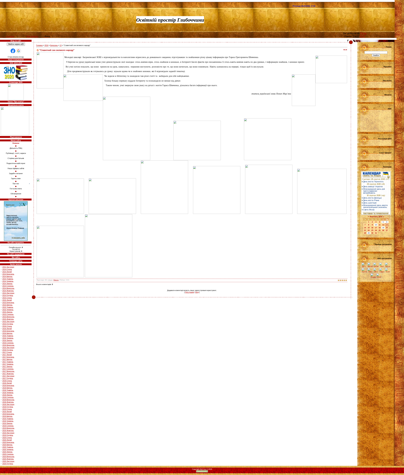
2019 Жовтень (8, 430)
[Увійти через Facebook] (13, 50)
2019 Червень (7, 421)
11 (379, 225)
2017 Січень (7, 352)
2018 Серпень (8, 397)
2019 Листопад (8, 433)
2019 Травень (7, 419)
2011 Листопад (8, 267)
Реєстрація (189, 292)
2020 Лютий (7, 440)
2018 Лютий (7, 383)
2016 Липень (7, 340)
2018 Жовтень (8, 402)
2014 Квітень (7, 276)
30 (372, 233)
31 (376, 233)
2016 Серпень (8, 343)
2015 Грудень (7, 324)
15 (369, 228)
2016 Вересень (8, 345)
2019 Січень (7, 409)
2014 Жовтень (8, 291)
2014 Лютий (7, 272)
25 (379, 230)
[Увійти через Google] (18, 50)
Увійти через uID (16, 44)
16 (372, 228)
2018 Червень (7, 392)
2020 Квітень (7, 445)
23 (372, 230)
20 (387, 228)
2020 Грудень (7, 464)
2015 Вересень (8, 317)
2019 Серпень (8, 426)
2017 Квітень (7, 359)
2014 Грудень (7, 295)
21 (365, 230)
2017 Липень (7, 366)
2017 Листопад (8, 376)
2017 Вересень (8, 371)
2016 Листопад (8, 347)
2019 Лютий (7, 411)
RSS (362, 36)
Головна (39, 45)
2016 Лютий (7, 329)
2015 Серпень (8, 314)
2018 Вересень (8, 400)
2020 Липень (7, 452)
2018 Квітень (7, 388)
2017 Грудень (7, 378)
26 (383, 230)
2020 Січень (7, 438)
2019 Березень (8, 414)
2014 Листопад (8, 293)
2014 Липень (7, 283)
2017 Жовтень (8, 374)
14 (365, 228)
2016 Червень (7, 338)
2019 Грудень (7, 435)
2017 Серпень (8, 369)
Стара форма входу (16, 57)
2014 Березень (8, 274)
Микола (56, 280)
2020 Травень (7, 447)
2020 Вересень (8, 456)
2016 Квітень (7, 333)
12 (383, 225)
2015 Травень (7, 307)
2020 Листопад (8, 461)
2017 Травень (7, 362)
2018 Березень (8, 385)
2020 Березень (8, 442)
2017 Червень (7, 364)
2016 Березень (8, 331)
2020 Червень (7, 449)
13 (61, 45)
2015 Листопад (8, 321)
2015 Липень (7, 312)
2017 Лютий (7, 355)
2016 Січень (7, 326)
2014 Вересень (8, 288)
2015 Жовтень (8, 319)
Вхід (197, 292)
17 (376, 228)
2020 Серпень (8, 454)
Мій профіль (32, 36)
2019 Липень (7, 423)
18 (379, 228)
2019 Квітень (7, 416)
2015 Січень (7, 298)
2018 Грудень (7, 407)
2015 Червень (7, 310)
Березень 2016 (376, 217)
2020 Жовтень (8, 459)
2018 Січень (7, 381)
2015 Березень (8, 302)
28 (365, 233)
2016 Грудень (7, 350)
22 (369, 230)
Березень (54, 45)
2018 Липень (7, 395)
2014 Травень (7, 279)
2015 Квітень (7, 305)
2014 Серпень (8, 286)
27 (387, 230)
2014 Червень (7, 281)
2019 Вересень (8, 428)
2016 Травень (7, 336)
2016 (46, 45)
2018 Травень (7, 390)
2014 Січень (7, 269)
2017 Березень (8, 357)
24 (376, 230)
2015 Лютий (7, 300)
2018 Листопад (8, 404)
